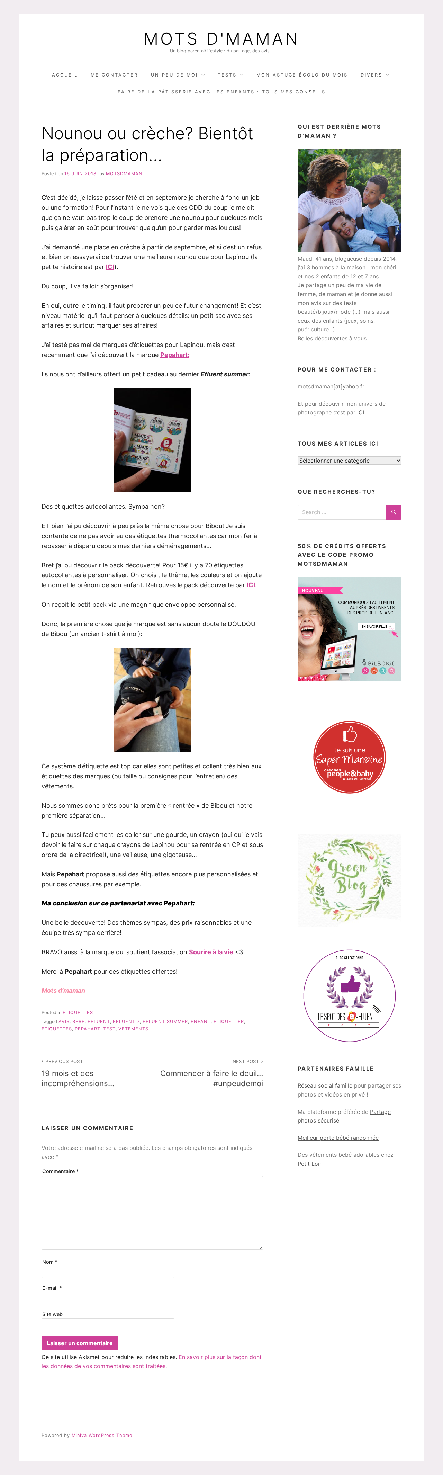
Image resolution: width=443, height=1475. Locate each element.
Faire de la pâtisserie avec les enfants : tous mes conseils (222, 92)
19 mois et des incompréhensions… (78, 1073)
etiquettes (57, 1028)
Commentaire (60, 1171)
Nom (50, 1262)
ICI (360, 412)
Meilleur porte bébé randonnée (338, 1137)
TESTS (227, 75)
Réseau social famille (325, 1085)
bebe (78, 1021)
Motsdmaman (124, 173)
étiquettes (78, 1012)
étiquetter (229, 1021)
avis (64, 1021)
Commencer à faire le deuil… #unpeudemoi (211, 1073)
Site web (52, 1314)
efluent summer (165, 1021)
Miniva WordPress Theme (102, 1435)
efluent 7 (126, 1021)
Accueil (65, 75)
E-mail (52, 1288)
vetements (133, 1028)
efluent (99, 1021)
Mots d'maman (222, 38)
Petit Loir (310, 1163)
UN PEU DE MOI (174, 75)
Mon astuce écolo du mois (302, 75)
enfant (201, 1021)
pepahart (87, 1028)
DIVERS (371, 75)
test (109, 1028)
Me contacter (114, 75)
